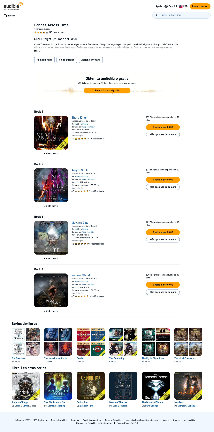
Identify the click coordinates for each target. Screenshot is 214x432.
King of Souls (79, 170)
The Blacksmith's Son (55, 402)
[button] (37, 51)
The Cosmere (18, 358)
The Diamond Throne (152, 402)
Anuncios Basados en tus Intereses (142, 420)
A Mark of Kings (20, 402)
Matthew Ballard (81, 124)
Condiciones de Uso (92, 420)
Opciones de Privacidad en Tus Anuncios (94, 423)
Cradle (80, 358)
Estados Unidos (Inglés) (127, 423)
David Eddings (151, 406)
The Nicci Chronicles (185, 358)
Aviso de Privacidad (113, 420)
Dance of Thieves (118, 402)
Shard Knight (79, 117)
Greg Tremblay (88, 127)
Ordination (82, 402)
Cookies (176, 420)
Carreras (75, 420)
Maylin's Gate (80, 223)
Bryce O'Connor (22, 406)
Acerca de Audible (59, 420)
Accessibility (189, 420)
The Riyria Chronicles (153, 358)
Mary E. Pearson (120, 406)
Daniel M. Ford (86, 406)
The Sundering (116, 358)
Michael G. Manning (56, 406)
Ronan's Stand (80, 275)
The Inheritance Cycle (55, 358)
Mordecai (179, 402)
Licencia (165, 420)
